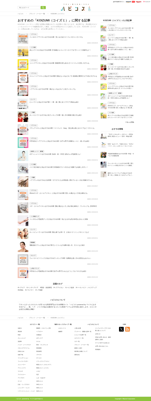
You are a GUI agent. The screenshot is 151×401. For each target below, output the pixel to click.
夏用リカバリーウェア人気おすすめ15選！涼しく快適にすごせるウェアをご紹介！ (120, 174)
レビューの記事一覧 (80, 334)
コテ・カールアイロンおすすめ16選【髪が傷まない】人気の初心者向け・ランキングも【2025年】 (63, 206)
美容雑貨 (32, 242)
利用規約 (97, 349)
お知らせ (97, 334)
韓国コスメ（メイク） (42, 368)
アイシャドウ (22, 368)
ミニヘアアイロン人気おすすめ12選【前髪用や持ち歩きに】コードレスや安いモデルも (59, 63)
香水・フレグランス (42, 344)
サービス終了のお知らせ (102, 343)
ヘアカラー (39, 331)
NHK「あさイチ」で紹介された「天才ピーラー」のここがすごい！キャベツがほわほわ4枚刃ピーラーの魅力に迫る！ (120, 145)
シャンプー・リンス (23, 387)
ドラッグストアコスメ (42, 361)
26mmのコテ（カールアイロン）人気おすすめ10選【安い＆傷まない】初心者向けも (58, 193)
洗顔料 (20, 341)
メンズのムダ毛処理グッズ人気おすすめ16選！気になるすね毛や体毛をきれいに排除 (58, 219)
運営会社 (77, 354)
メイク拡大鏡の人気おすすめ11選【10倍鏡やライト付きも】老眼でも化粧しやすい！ (58, 167)
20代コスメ (39, 381)
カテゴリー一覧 (79, 338)
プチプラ (39, 354)
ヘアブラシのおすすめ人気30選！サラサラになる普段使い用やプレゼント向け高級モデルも (60, 180)
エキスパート (62, 328)
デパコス (39, 358)
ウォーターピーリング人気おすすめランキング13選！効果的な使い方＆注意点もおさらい (60, 258)
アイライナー (22, 374)
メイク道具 (33, 47)
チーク (20, 381)
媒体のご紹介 (78, 348)
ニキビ (38, 371)
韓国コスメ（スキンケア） (44, 364)
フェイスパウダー (23, 361)
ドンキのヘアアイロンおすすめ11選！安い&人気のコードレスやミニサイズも (56, 37)
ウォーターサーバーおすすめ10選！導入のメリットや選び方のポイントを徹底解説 (120, 165)
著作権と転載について (80, 351)
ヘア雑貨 (32, 112)
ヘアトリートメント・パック (26, 391)
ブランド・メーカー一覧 (37, 14)
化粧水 (20, 328)
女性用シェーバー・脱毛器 (36, 151)
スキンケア (33, 255)
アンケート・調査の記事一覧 (82, 331)
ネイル (38, 341)
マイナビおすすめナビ (36, 398)
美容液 (20, 331)
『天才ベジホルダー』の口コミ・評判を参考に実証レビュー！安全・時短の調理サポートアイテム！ (120, 136)
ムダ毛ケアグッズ (34, 268)
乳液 (19, 334)
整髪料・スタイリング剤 (43, 328)
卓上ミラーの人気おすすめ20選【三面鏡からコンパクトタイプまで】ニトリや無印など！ (60, 50)
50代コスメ (39, 391)
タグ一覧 (77, 341)
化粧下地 (20, 354)
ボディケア (39, 338)
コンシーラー (22, 364)
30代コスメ (39, 384)
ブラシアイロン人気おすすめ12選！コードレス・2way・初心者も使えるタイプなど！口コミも (61, 128)
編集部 (60, 331)
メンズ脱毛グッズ (34, 216)
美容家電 (39, 351)
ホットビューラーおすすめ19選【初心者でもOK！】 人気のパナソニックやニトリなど (59, 232)
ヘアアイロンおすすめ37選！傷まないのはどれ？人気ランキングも (52, 89)
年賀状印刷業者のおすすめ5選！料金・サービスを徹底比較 (121, 155)
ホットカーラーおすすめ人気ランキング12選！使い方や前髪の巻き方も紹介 (55, 115)
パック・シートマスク (24, 344)
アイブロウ (21, 378)
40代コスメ (39, 387)
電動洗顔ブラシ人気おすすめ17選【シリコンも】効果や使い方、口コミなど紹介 (57, 245)
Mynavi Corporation (129, 398)
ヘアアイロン (33, 34)
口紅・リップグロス (23, 384)
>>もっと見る (129, 122)
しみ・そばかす (40, 378)
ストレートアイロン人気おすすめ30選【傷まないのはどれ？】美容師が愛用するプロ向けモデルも (63, 76)
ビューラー (33, 99)
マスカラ (20, 371)
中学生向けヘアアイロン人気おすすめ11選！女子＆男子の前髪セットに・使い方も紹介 (59, 141)
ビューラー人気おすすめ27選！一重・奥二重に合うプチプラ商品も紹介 (54, 102)
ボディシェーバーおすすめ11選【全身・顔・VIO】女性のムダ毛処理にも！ (55, 154)
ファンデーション (23, 358)
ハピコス (20, 14)
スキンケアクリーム (23, 348)
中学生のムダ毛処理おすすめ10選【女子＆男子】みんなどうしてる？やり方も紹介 (57, 271)
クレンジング (22, 338)
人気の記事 (77, 328)
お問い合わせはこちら (101, 346)
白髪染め (39, 334)
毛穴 (37, 374)
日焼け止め (21, 351)
